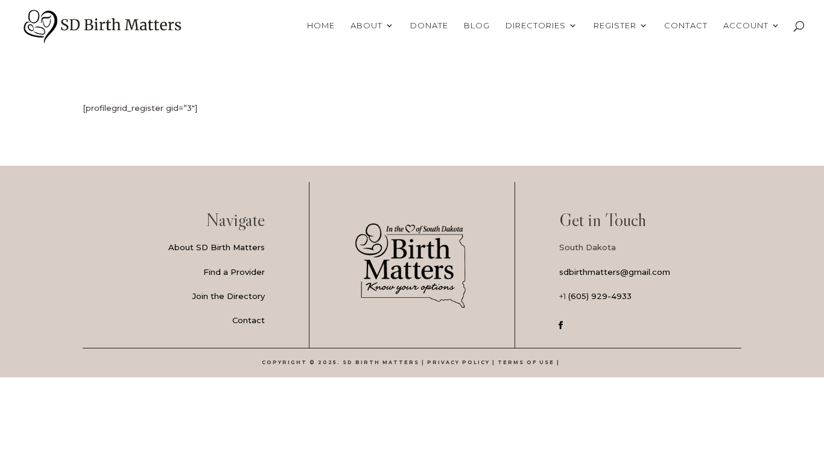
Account (746, 25)
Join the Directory (228, 296)
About (366, 25)
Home (321, 25)
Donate (429, 25)
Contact (686, 25)
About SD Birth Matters (216, 247)
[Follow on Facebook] (561, 325)
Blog (477, 25)
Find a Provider (234, 272)
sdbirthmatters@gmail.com (614, 272)
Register (615, 25)
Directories (535, 25)
